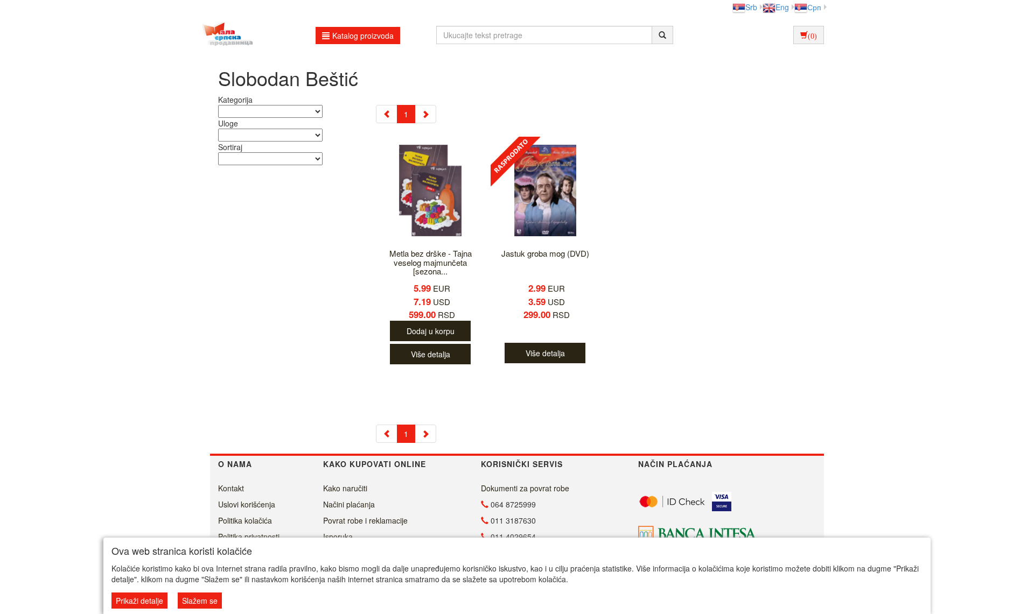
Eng (782, 7)
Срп (814, 7)
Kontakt (231, 488)
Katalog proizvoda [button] (363, 35)
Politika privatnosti (249, 536)
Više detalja (430, 354)
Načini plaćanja (349, 504)
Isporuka (338, 536)
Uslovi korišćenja (246, 504)
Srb (751, 7)
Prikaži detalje (139, 600)
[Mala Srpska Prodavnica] (224, 35)
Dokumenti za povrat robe (525, 488)
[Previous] (386, 114)
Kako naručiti (345, 488)
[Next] (425, 114)
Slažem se (200, 600)
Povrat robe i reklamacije (365, 520)
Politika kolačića (245, 520)
